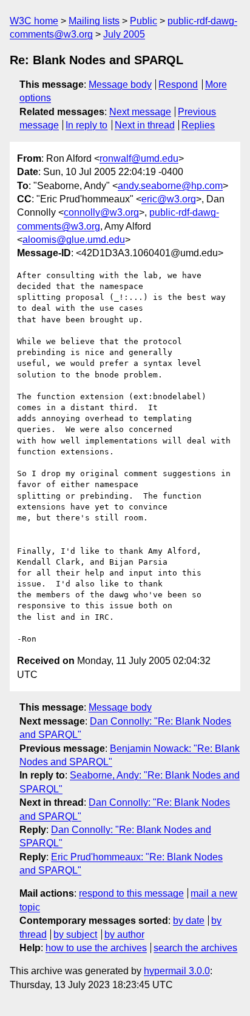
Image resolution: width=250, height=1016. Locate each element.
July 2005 (124, 34)
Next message (140, 112)
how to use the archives (96, 948)
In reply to (86, 125)
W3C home (34, 21)
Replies (198, 125)
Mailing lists (94, 21)
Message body (120, 84)
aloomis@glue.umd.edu (73, 239)
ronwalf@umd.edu (139, 158)
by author (124, 934)
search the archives (195, 948)
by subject (75, 934)
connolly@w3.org (101, 212)
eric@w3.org (168, 199)
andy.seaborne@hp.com (170, 186)
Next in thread (145, 125)
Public (143, 21)
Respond (178, 84)
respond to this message (131, 893)
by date (188, 920)
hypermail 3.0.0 (177, 971)
